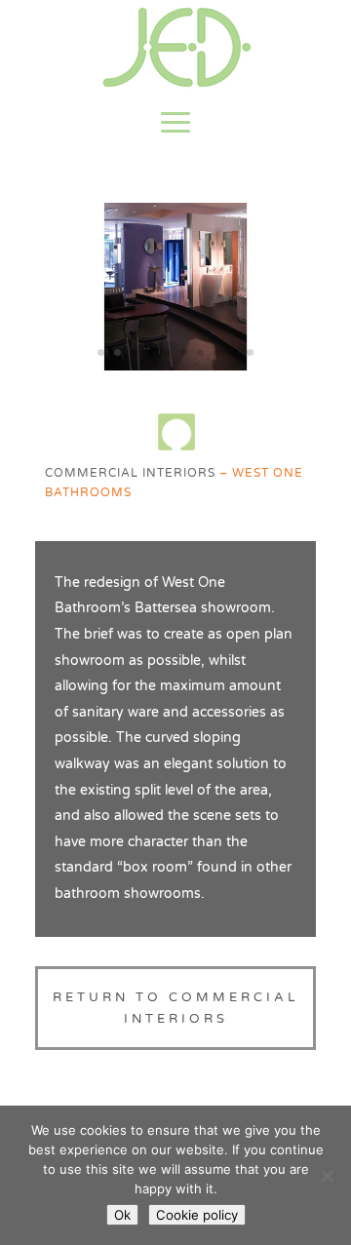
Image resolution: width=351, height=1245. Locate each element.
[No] (326, 1176)
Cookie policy (197, 1215)
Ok (122, 1215)
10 (250, 352)
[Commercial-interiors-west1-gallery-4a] (175, 366)
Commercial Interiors (130, 473)
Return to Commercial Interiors (175, 1008)
